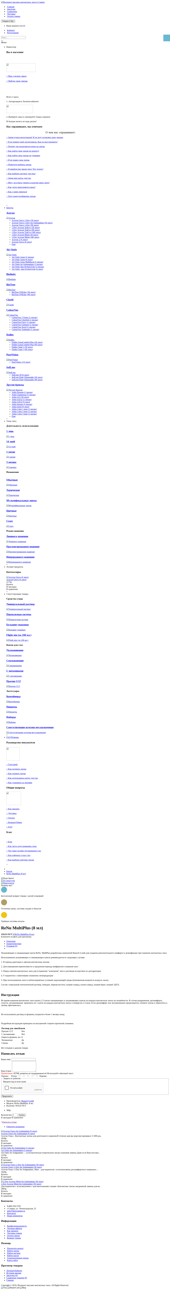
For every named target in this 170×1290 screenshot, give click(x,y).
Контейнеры (13, 696)
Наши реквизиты (15, 1216)
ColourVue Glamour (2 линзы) (25, 325)
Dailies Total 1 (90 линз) (22, 349)
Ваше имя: (5, 1059)
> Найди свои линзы (16, 81)
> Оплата (10, 818)
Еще (14, 244)
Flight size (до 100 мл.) (18, 635)
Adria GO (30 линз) (20, 397)
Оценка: (4, 1076)
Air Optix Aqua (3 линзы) (23, 257)
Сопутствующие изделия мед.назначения (30, 727)
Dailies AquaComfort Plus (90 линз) (27, 345)
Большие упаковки (17, 624)
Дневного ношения (17, 536)
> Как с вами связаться (16, 192)
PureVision (12, 354)
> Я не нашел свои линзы (17, 160)
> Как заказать (12, 809)
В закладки (6, 1117)
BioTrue (10, 284)
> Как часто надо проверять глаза (21, 846)
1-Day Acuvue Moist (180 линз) (25, 237)
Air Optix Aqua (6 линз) (22, 259)
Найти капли (13, 1255)
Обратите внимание (15, 1127)
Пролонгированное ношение (22, 546)
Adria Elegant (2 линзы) (22, 392)
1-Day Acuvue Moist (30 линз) (25, 235)
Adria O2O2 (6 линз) (21, 402)
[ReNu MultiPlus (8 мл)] (23, 934)
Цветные (11, 510)
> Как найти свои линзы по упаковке (23, 155)
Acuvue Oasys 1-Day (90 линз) (25, 225)
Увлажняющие (14, 650)
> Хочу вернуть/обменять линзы (21, 196)
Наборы (11, 717)
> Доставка (11, 813)
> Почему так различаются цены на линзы (25, 146)
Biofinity (11, 274)
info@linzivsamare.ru (16, 1211)
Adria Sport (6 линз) (20, 407)
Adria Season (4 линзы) (22, 404)
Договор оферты (14, 1228)
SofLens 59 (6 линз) (20, 375)
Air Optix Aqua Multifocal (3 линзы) (27, 262)
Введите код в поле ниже (14, 1081)
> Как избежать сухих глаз (18, 855)
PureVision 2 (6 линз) (21, 362)
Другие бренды (15, 384)
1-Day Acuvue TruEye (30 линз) (26, 227)
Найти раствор (13, 1253)
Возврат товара (14, 1238)
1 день (10, 431)
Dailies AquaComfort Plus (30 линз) (27, 342)
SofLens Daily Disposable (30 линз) (27, 377)
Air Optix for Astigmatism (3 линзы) (27, 264)
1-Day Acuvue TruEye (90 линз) (26, 230)
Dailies (10, 334)
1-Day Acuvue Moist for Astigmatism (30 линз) (21, 1184)
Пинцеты (11, 706)
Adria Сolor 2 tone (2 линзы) (24, 411)
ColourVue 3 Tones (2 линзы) (24, 317)
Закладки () (12, 1275)
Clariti (9, 299)
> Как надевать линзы (16, 769)
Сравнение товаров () (16, 1278)
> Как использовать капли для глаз (22, 778)
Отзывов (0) (11, 946)
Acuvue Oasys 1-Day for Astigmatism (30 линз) (32, 223)
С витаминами (14, 670)
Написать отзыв (9, 1122)
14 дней (10, 441)
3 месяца (11, 462)
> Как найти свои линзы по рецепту (22, 151)
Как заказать (12, 1231)
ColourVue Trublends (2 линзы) (25, 329)
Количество (6, 1115)
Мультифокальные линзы (21, 500)
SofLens (10, 367)
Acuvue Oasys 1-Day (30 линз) (25, 220)
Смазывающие (15, 660)
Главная (10, 1280)
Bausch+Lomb (27, 1101)
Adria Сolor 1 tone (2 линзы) (24, 409)
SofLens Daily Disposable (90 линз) (27, 380)
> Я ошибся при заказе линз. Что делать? (24, 169)
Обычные (12, 479)
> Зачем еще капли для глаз (18, 178)
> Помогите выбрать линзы (18, 164)
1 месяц (10, 451)
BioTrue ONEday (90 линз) (23, 294)
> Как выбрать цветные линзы (20, 860)
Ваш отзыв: (6, 1071)
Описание (11, 941)
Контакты (11, 1213)
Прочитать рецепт (15, 1248)
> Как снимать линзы (16, 773)
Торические (13, 490)
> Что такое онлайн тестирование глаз (23, 851)
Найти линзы (13, 1251)
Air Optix (11, 249)
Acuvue (10, 213)
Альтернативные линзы (18, 1258)
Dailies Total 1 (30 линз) (22, 347)
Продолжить (7, 1096)
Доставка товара (14, 1233)
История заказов (13, 1273)
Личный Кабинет (14, 1270)
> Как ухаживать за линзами (19, 782)
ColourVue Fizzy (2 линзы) (23, 322)
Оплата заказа (13, 1235)
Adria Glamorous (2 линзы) (23, 395)
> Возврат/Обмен (14, 822)
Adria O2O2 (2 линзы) (21, 399)
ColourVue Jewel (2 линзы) (23, 327)
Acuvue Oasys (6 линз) (22, 242)
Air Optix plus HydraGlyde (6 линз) (27, 269)
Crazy (9, 521)
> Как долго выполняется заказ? (20, 187)
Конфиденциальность (17, 1226)
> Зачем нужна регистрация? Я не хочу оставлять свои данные (34, 137)
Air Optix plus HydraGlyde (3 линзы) (28, 267)
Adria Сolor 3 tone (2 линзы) (24, 414)
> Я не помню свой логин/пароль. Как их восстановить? (32, 142)
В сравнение (17, 1117)
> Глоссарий (12, 764)
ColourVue (12, 310)
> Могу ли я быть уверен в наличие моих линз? (28, 183)
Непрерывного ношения (20, 557)
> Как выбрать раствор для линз (20, 173)
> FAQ (9, 827)
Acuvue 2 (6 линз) (20, 239)
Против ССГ (13, 681)
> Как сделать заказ (16, 76)
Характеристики (13, 943)
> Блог (9, 842)
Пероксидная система (18, 614)
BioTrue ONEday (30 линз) (23, 292)
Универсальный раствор (20, 604)
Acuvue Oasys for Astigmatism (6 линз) (18, 1133)
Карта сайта (12, 1260)
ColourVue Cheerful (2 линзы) (25, 320)
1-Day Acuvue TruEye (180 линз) (26, 232)
